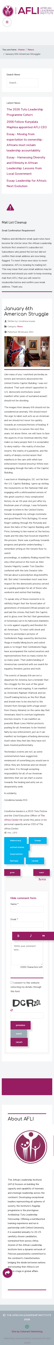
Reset (19, 1042)
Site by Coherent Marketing (27, 1331)
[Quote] (43, 936)
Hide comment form (23, 898)
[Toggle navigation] (7, 22)
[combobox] (22, 82)
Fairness (14, 860)
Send (19, 1033)
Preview (20, 1025)
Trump (37, 840)
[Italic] (31, 936)
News (20, 326)
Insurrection (16, 854)
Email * (14, 919)
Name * (14, 904)
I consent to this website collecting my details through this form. (25, 987)
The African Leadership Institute (29, 1315)
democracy (15, 840)
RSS (43, 879)
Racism (35, 860)
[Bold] (18, 936)
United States (17, 847)
